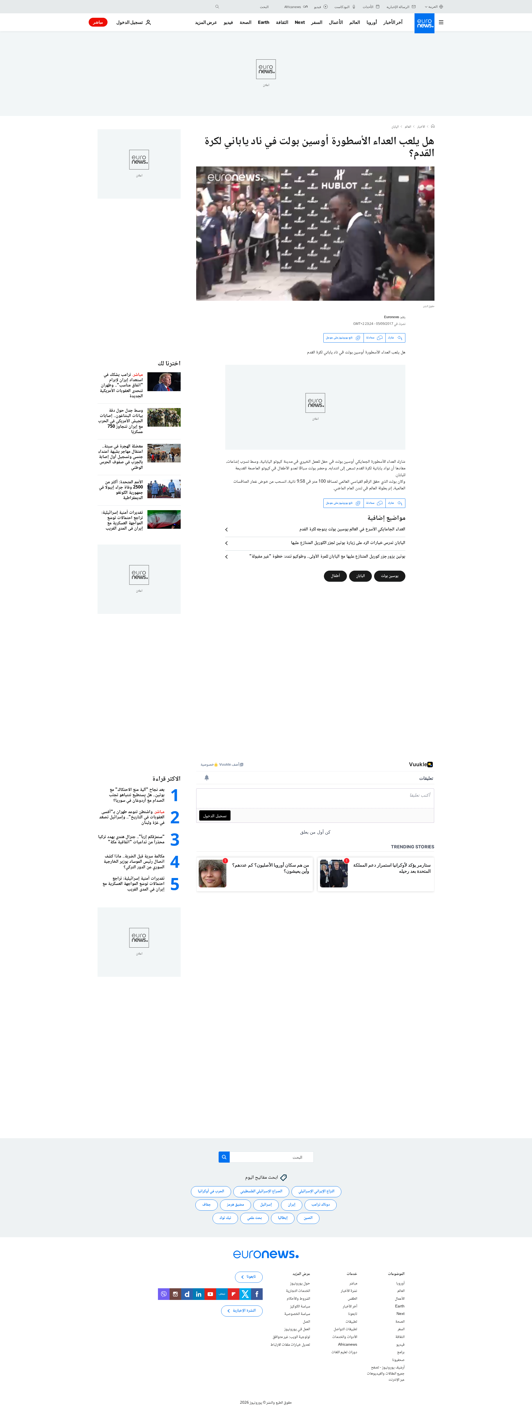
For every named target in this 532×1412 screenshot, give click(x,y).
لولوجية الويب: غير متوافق (291, 1337)
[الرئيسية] (432, 126)
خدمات (352, 1274)
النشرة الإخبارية (244, 1311)
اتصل (306, 1322)
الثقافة (282, 22)
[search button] (217, 6)
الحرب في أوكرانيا (211, 1191)
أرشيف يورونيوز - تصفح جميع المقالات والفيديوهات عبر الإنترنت (386, 1374)
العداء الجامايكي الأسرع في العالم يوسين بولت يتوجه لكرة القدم (352, 529)
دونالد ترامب (320, 1205)
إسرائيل (266, 1205)
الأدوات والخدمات (344, 1337)
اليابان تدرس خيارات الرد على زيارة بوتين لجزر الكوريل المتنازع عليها (348, 543)
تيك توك (225, 1218)
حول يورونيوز (300, 1283)
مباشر (98, 22)
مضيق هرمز (235, 1205)
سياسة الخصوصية (297, 1314)
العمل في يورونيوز (297, 1329)
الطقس (352, 1298)
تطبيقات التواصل (345, 1329)
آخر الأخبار (392, 22)
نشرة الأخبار (349, 1291)
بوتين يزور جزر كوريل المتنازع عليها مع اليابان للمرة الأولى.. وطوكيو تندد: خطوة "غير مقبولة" (327, 557)
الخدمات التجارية (298, 1291)
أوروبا (372, 22)
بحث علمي (254, 1218)
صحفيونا (398, 1360)
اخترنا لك (169, 364)
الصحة (245, 22)
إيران (291, 1205)
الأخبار (421, 127)
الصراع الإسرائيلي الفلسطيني (261, 1191)
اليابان (395, 127)
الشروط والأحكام (298, 1298)
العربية (433, 6)
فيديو (228, 22)
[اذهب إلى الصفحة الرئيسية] (424, 23)
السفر (316, 22)
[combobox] (245, 6)
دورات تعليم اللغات (344, 1352)
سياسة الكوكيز (300, 1306)
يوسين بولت (389, 576)
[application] (315, 233)
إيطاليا (283, 1218)
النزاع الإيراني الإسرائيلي (316, 1191)
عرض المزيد (301, 1274)
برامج (401, 1352)
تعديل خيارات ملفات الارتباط (290, 1345)
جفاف (206, 1205)
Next (300, 22)
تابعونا (352, 1314)
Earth (263, 22)
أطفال (335, 576)
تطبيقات (351, 1322)
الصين (308, 1218)
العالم (354, 22)
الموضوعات (396, 1274)
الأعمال (336, 22)
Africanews (347, 1345)
